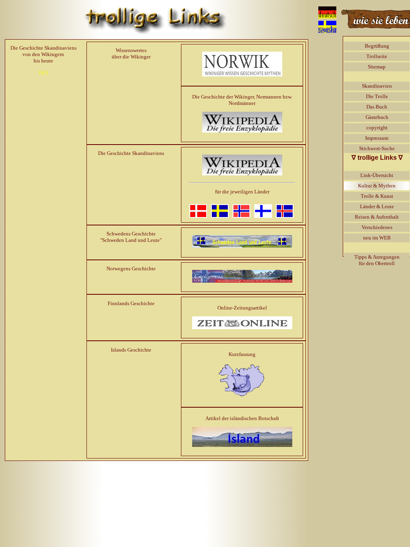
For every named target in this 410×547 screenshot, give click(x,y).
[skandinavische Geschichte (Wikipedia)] (242, 174)
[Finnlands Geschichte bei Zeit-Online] (242, 327)
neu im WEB (377, 238)
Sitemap (377, 67)
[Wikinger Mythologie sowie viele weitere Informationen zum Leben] (242, 75)
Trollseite (376, 56)
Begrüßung (377, 46)
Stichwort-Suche (377, 148)
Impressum (376, 138)
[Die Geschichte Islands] (242, 445)
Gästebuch (377, 117)
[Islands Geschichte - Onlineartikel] (242, 396)
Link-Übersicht (376, 175)
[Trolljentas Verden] (242, 281)
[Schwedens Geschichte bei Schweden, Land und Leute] (242, 246)
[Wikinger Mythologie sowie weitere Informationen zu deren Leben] (242, 131)
